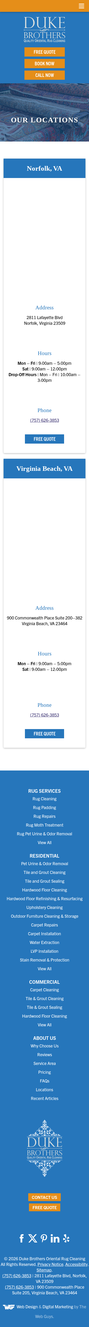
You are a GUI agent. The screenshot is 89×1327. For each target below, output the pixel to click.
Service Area (44, 1063)
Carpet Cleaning (44, 989)
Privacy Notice (50, 1264)
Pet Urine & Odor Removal (44, 863)
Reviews (44, 1054)
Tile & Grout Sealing (44, 1007)
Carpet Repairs (44, 924)
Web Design (27, 1306)
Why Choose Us (45, 1045)
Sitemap (44, 1270)
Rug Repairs (44, 816)
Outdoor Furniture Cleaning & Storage (44, 916)
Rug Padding (44, 807)
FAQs (44, 1080)
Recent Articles (44, 1098)
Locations (44, 1089)
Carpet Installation (44, 933)
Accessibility (76, 1264)
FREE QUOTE (45, 1207)
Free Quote (45, 52)
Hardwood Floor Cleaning (44, 889)
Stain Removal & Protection (44, 959)
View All (45, 842)
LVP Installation (44, 951)
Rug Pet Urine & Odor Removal (44, 833)
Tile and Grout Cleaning (44, 872)
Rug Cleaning (44, 798)
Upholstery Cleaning (44, 907)
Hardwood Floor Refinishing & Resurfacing (45, 898)
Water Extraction (44, 942)
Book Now (44, 63)
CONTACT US (44, 1197)
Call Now (44, 75)
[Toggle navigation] (81, 6)
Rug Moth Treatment (44, 825)
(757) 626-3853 (44, 420)
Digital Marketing (57, 1306)
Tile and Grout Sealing (44, 881)
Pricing (44, 1072)
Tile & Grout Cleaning (45, 998)
